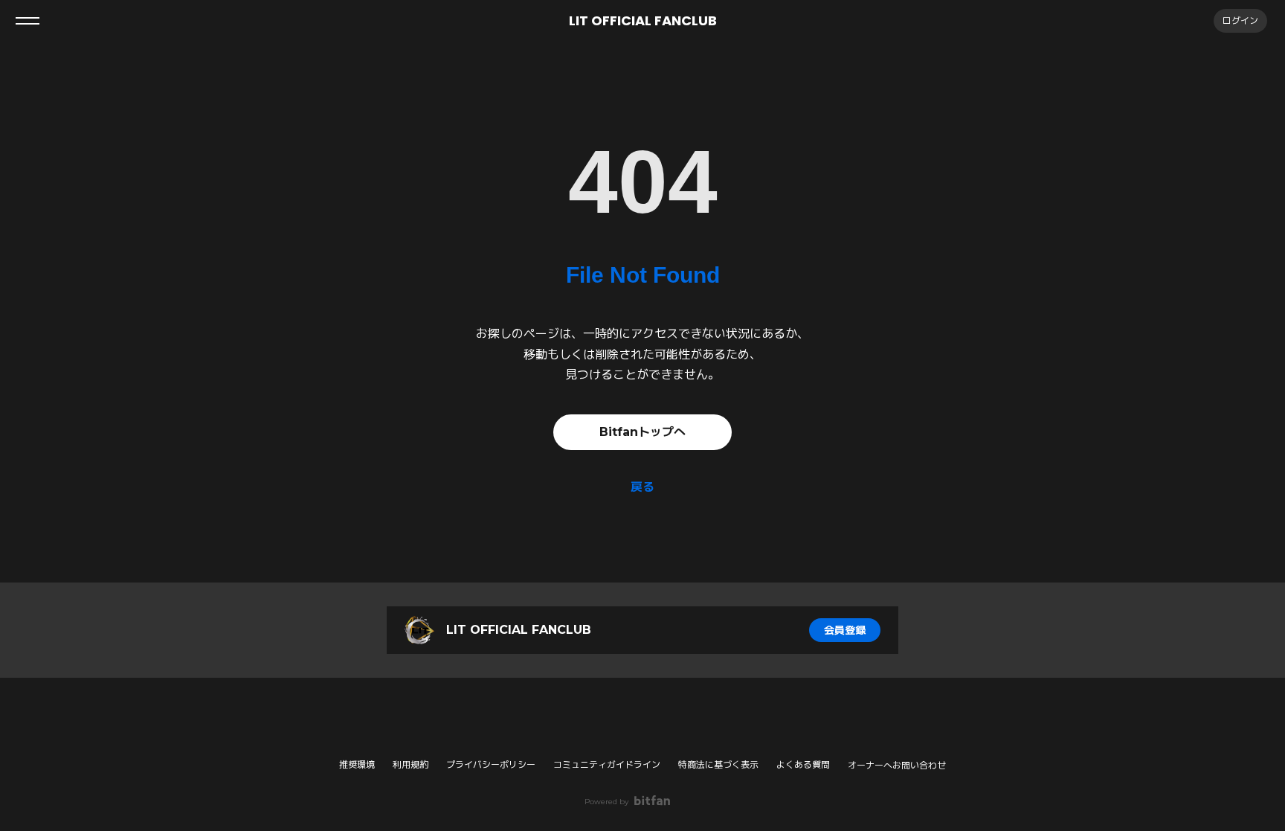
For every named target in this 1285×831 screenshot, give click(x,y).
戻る (642, 487)
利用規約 (410, 764)
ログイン (1240, 20)
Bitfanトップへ (642, 432)
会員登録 (845, 630)
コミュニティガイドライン (606, 764)
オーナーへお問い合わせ (897, 765)
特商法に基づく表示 (718, 764)
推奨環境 (357, 764)
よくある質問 (803, 764)
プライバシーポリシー (490, 764)
